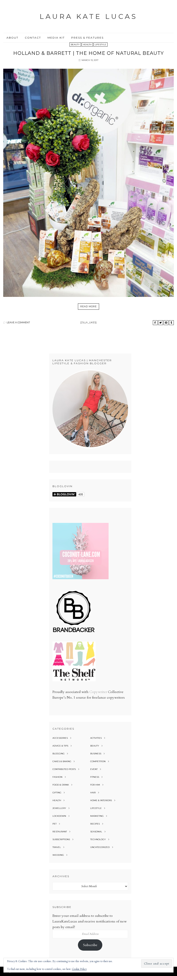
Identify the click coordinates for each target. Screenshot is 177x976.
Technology (98, 839)
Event (94, 769)
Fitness (94, 777)
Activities (96, 738)
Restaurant (59, 831)
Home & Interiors (101, 800)
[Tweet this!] (160, 322)
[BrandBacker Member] (74, 632)
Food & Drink (60, 784)
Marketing (97, 816)
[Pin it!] (166, 322)
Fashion (57, 777)
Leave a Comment (18, 322)
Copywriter (98, 692)
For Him (95, 784)
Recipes (95, 823)
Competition (98, 761)
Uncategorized (100, 847)
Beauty (75, 44)
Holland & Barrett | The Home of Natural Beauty (88, 53)
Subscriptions (61, 839)
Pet (54, 823)
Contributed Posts (64, 769)
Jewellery (59, 808)
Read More (88, 306)
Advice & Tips (60, 745)
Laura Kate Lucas (88, 16)
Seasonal (96, 831)
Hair (93, 792)
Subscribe (90, 945)
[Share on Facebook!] (155, 322)
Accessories (60, 738)
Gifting (56, 792)
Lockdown (59, 816)
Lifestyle (100, 44)
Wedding (58, 855)
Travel (56, 847)
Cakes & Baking (61, 761)
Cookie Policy (79, 969)
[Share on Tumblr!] (171, 322)
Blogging (58, 753)
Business (95, 753)
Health (87, 44)
